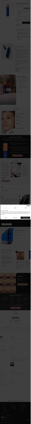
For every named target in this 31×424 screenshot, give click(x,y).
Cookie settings (15, 217)
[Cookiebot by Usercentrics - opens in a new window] (27, 205)
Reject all (5, 217)
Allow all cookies (25, 217)
